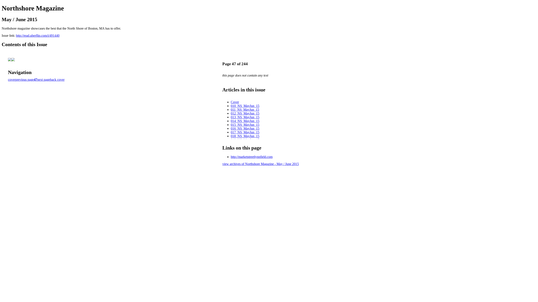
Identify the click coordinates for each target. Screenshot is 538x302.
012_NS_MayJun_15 (245, 113)
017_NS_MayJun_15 (245, 132)
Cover (235, 102)
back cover (57, 79)
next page (43, 79)
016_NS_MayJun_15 (245, 128)
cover (11, 79)
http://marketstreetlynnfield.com (252, 157)
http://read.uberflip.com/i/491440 (37, 35)
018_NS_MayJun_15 (245, 136)
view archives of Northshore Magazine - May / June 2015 (260, 164)
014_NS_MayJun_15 (245, 121)
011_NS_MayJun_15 (245, 109)
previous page (24, 79)
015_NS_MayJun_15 (245, 124)
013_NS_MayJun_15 (245, 117)
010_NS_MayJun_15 (245, 106)
